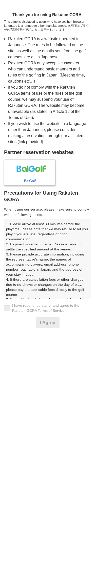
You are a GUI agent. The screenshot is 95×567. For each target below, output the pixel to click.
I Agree (47, 322)
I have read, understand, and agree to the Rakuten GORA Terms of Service (45, 308)
